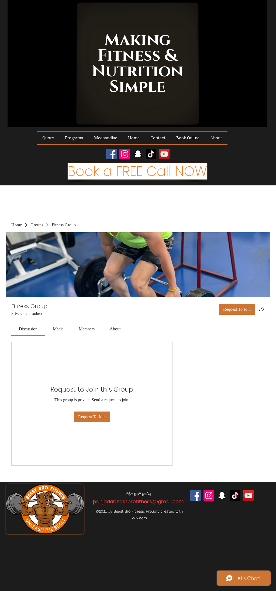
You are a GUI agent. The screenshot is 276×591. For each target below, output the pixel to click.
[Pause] (14, 119)
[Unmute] (23, 119)
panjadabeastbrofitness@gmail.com (138, 501)
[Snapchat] (138, 154)
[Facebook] (111, 154)
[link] (28, 329)
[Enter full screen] (259, 119)
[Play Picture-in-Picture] (250, 119)
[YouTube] (164, 154)
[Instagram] (124, 154)
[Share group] (261, 309)
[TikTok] (151, 154)
